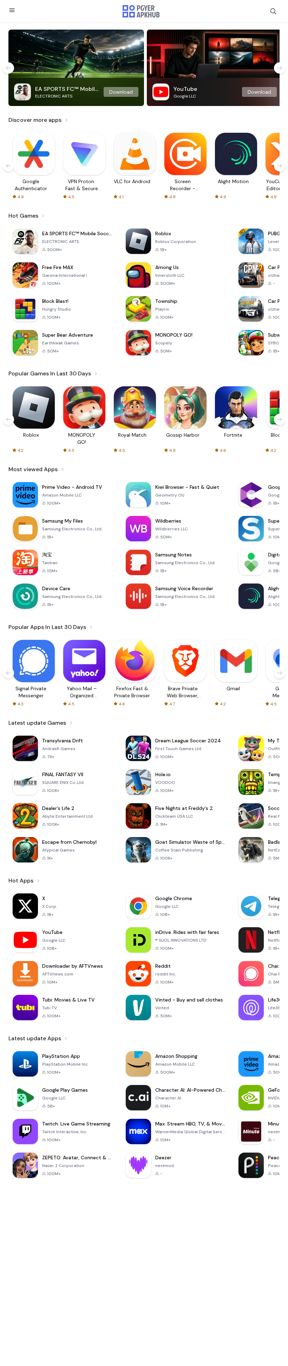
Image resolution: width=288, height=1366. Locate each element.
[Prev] (8, 68)
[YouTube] (214, 68)
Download (121, 92)
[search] (273, 11)
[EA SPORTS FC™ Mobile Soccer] (76, 68)
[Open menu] (11, 10)
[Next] (279, 68)
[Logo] (141, 11)
